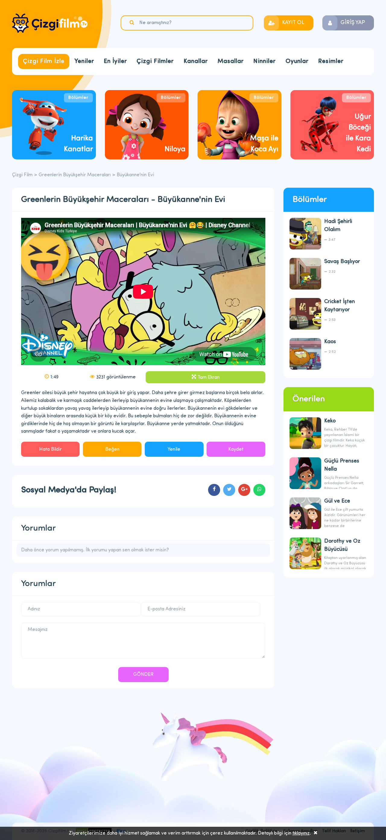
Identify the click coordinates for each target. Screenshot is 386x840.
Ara (133, 23)
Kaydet (235, 449)
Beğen (112, 449)
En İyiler (115, 61)
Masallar (230, 61)
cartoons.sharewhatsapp (259, 490)
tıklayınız (301, 833)
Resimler (330, 61)
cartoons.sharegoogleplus (244, 490)
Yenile (174, 449)
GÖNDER (143, 674)
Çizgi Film (49, 23)
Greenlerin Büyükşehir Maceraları (75, 175)
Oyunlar (297, 61)
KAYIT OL (293, 23)
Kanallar (196, 61)
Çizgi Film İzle (44, 61)
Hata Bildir (50, 449)
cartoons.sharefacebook (214, 490)
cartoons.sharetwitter (229, 490)
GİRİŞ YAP (352, 23)
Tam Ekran (209, 377)
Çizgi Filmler (155, 61)
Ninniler (264, 61)
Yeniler (84, 61)
